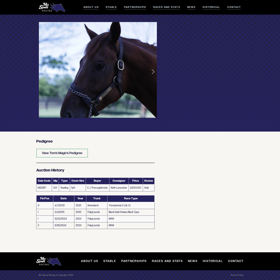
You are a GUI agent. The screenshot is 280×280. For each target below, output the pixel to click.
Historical (211, 7)
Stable (111, 7)
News (191, 7)
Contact (234, 7)
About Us (91, 7)
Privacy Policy (237, 275)
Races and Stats (166, 7)
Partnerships (135, 7)
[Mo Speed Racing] (52, 7)
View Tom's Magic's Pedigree (62, 153)
